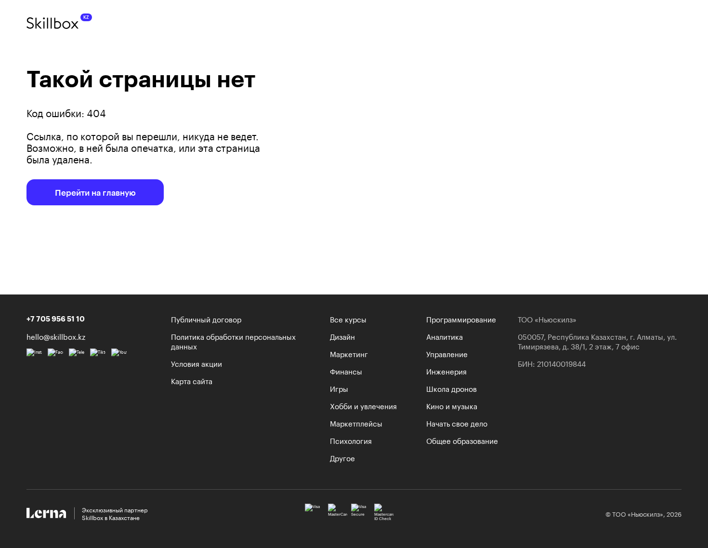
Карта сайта (191, 380)
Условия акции (196, 363)
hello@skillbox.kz (55, 336)
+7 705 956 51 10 (55, 318)
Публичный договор (206, 318)
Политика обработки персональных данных (233, 340)
